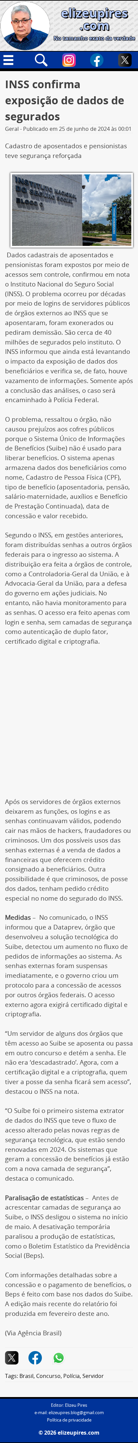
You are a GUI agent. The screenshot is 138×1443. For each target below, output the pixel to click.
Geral (12, 128)
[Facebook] (97, 60)
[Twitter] (125, 60)
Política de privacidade (69, 1420)
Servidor (93, 1376)
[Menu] (13, 60)
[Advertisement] (69, 725)
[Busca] (41, 60)
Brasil (26, 1376)
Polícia (71, 1376)
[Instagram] (69, 60)
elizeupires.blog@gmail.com (76, 1412)
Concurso (48, 1376)
